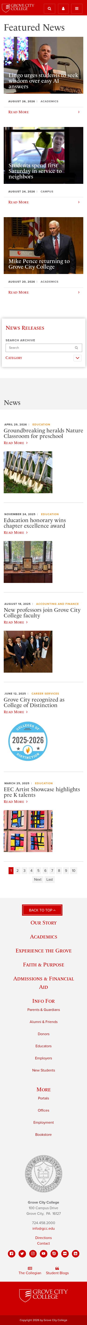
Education (41, 424)
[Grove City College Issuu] (54, 1253)
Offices (43, 1110)
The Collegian (30, 1273)
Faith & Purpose (43, 964)
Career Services (45, 693)
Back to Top (41, 910)
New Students (43, 1070)
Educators (43, 1046)
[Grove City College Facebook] (11, 1253)
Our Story (44, 922)
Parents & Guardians (43, 1009)
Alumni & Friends (44, 1022)
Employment (43, 1122)
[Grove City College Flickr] (65, 1253)
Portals (43, 1098)
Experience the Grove (44, 950)
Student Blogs (57, 1273)
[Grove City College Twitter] (22, 1253)
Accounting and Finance (57, 604)
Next (38, 879)
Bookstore (43, 1134)
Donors (43, 1034)
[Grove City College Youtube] (43, 1253)
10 (73, 870)
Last (49, 879)
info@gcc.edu (43, 1228)
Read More (14, 443)
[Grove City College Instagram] (33, 1253)
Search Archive (20, 340)
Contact (43, 1243)
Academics (43, 936)
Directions (43, 1238)
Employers (43, 1058)
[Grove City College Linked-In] (75, 1253)
